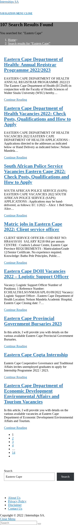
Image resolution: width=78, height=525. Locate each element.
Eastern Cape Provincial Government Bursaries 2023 (33, 321)
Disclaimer (15, 505)
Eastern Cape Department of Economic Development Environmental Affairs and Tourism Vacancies (33, 393)
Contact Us (15, 508)
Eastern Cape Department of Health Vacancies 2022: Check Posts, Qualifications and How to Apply (37, 116)
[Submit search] (39, 523)
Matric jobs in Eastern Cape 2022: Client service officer (33, 226)
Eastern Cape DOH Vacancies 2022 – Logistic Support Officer (36, 273)
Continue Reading (15, 99)
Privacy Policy (17, 501)
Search (8, 470)
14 (13, 452)
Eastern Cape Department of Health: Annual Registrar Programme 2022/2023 (33, 65)
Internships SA (9, 1)
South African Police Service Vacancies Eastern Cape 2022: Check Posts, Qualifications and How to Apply (36, 174)
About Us (14, 497)
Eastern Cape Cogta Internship (36, 354)
